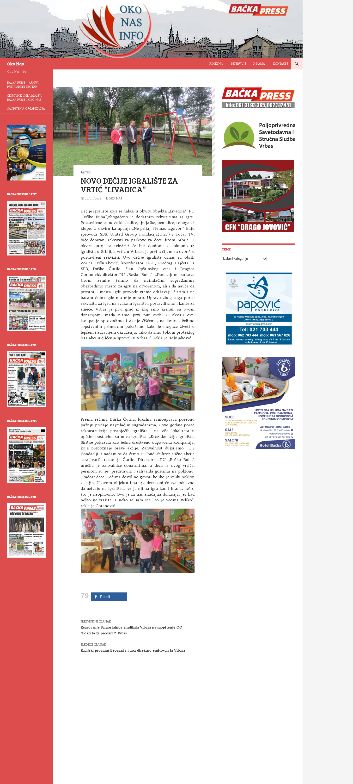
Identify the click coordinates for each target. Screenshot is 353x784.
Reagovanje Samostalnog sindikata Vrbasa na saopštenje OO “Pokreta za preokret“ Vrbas (131, 627)
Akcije (86, 172)
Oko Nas (15, 64)
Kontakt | (280, 63)
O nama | (260, 63)
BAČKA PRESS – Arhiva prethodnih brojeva (22, 84)
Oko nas (115, 198)
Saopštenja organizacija (26, 108)
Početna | (216, 63)
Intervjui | (238, 63)
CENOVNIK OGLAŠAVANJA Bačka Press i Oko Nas (24, 97)
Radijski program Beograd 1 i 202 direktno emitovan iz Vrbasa (133, 648)
